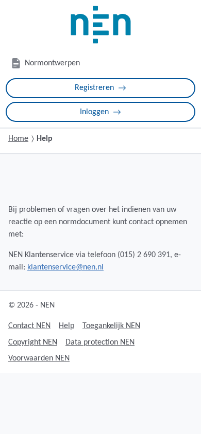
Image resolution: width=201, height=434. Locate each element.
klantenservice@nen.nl (65, 267)
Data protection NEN (100, 342)
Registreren (94, 88)
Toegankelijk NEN (111, 326)
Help (66, 326)
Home (18, 139)
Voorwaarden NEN (39, 358)
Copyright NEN (32, 342)
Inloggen (94, 112)
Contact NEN (29, 326)
